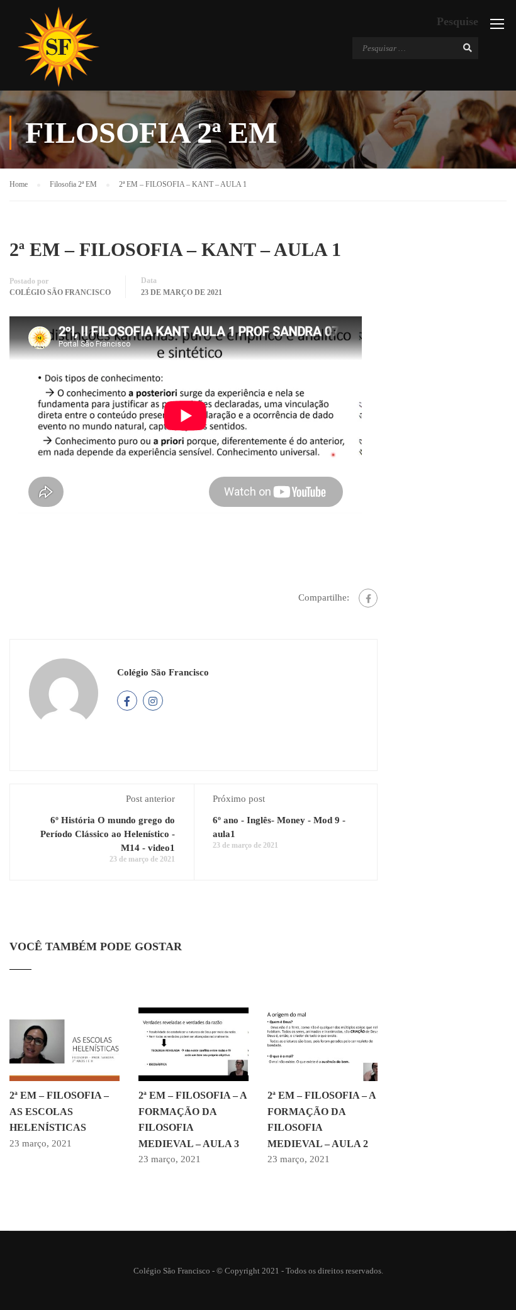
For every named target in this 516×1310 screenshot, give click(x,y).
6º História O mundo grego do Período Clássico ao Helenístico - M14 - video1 (107, 834)
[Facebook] (368, 598)
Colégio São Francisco (60, 292)
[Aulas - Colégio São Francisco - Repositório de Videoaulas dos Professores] (58, 46)
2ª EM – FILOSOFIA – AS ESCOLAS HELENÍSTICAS (59, 1111)
